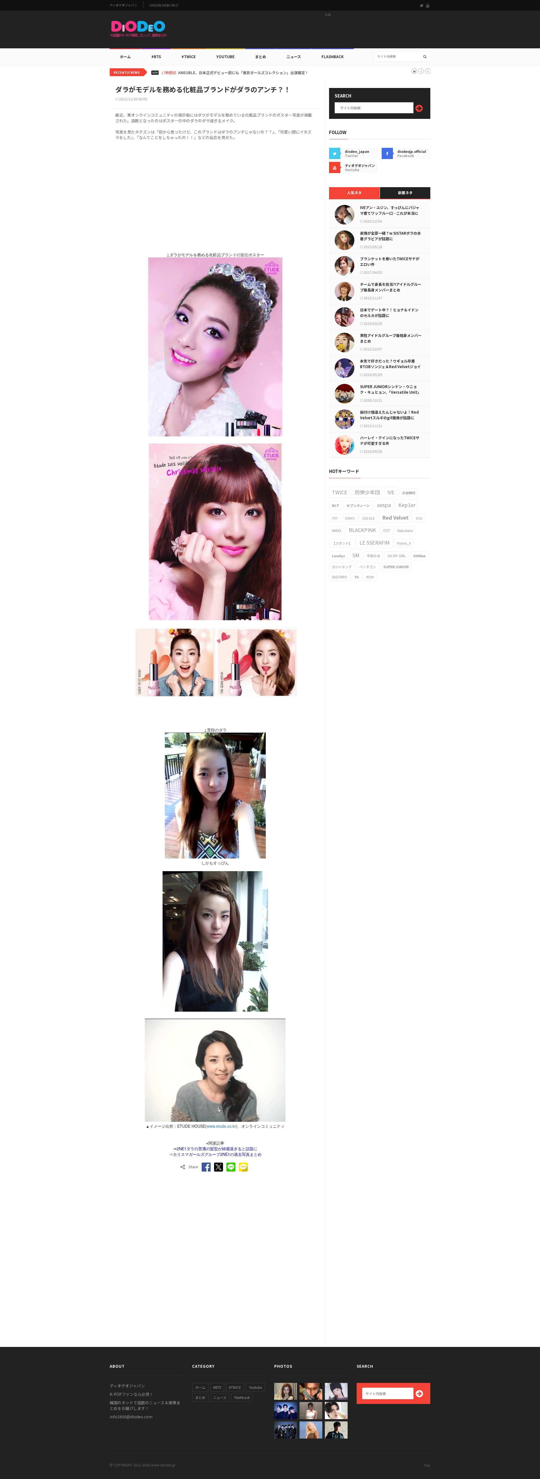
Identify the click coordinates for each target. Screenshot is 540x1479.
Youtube (255, 1387)
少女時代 (408, 492)
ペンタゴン (367, 566)
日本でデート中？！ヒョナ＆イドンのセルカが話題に (389, 312)
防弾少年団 (367, 492)
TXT (335, 518)
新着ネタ (405, 192)
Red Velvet (395, 517)
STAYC (350, 518)
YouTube (225, 56)
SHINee (419, 555)
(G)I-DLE (368, 518)
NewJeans (405, 530)
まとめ (260, 56)
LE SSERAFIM (374, 542)
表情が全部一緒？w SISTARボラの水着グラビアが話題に (390, 235)
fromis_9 (404, 543)
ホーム (125, 56)
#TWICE (235, 1387)
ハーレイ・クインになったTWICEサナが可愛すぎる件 (389, 440)
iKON (370, 576)
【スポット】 (342, 543)
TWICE (339, 492)
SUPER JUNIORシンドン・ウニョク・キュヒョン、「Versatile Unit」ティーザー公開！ (390, 392)
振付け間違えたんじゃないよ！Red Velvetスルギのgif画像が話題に (389, 414)
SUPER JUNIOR (396, 566)
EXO (419, 518)
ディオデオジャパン (123, 5)
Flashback (332, 56)
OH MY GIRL (397, 555)
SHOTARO (339, 576)
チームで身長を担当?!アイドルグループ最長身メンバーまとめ (390, 287)
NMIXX (336, 530)
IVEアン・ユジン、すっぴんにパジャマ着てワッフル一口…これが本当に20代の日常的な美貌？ (389, 213)
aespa (384, 504)
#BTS (156, 56)
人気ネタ (354, 192)
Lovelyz (338, 555)
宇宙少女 (373, 555)
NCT (335, 505)
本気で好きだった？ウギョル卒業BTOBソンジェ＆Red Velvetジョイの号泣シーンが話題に (390, 366)
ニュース (294, 56)
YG (356, 576)
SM (355, 555)
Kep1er (406, 504)
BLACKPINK (362, 529)
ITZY (386, 530)
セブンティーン (358, 505)
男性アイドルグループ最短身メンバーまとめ (391, 338)
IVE (391, 492)
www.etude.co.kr (221, 1126)
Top (427, 1465)
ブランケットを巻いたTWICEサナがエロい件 (389, 261)
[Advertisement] (328, 31)
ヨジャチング (342, 566)
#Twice (188, 56)
